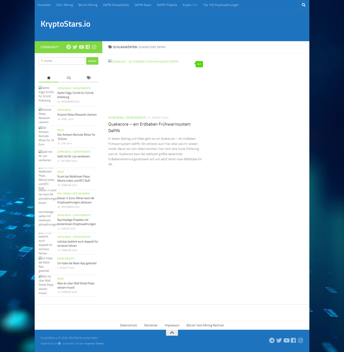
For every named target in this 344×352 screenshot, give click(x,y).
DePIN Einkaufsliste (116, 5)
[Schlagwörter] (88, 78)
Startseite (44, 5)
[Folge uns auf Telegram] (68, 47)
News (60, 130)
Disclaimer (151, 325)
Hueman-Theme (94, 343)
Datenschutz (128, 325)
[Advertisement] (230, 25)
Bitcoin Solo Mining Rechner (205, 325)
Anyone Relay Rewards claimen (77, 114)
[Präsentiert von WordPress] (59, 343)
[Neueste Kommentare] (68, 78)
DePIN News (143, 5)
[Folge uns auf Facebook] (87, 47)
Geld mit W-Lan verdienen (73, 156)
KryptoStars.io (65, 24)
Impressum (172, 325)
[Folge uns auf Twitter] (74, 47)
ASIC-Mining (64, 5)
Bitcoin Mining (87, 5)
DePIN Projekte (167, 5)
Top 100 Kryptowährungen (221, 5)
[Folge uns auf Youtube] (81, 47)
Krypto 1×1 (190, 5)
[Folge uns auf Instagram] (94, 47)
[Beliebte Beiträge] (49, 78)
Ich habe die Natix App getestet (77, 263)
